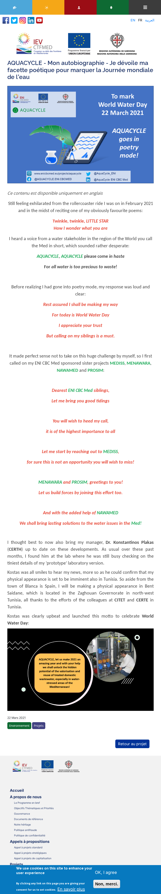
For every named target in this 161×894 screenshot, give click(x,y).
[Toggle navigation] (145, 7)
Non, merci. (106, 884)
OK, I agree (106, 872)
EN (133, 20)
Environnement (19, 726)
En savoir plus (71, 889)
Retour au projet (132, 744)
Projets (39, 726)
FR (140, 20)
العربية (149, 20)
